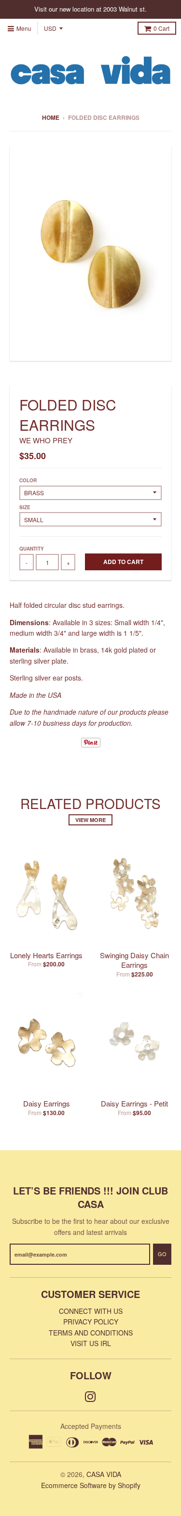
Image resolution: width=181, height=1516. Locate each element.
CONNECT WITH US (91, 1311)
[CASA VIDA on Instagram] (90, 1396)
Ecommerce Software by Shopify (90, 1485)
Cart (161, 28)
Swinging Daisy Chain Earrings (134, 960)
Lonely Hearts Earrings (46, 955)
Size (24, 507)
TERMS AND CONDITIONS (91, 1332)
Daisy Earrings (46, 1103)
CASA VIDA (103, 1474)
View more (90, 819)
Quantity (31, 548)
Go (162, 1254)
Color (28, 480)
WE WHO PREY (45, 440)
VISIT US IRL (90, 1343)
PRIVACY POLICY (90, 1321)
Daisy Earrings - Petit (134, 1103)
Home (50, 117)
